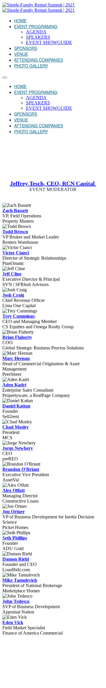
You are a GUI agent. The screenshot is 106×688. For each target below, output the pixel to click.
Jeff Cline (11, 273)
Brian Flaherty (17, 337)
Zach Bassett (15, 210)
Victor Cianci (15, 252)
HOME (20, 20)
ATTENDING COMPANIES (38, 60)
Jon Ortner (13, 511)
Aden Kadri (14, 384)
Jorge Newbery (17, 448)
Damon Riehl (15, 559)
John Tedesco (15, 601)
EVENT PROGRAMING (35, 26)
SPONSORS (25, 48)
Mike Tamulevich (19, 580)
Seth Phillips (14, 537)
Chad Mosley (15, 427)
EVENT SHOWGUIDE (49, 42)
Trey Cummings (18, 316)
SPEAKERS (38, 37)
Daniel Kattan (16, 405)
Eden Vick (12, 622)
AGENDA (36, 31)
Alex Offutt (13, 490)
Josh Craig (13, 295)
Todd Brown (15, 231)
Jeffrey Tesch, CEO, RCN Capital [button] (53, 183)
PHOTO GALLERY (31, 66)
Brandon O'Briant (20, 469)
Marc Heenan (16, 358)
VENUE (21, 54)
